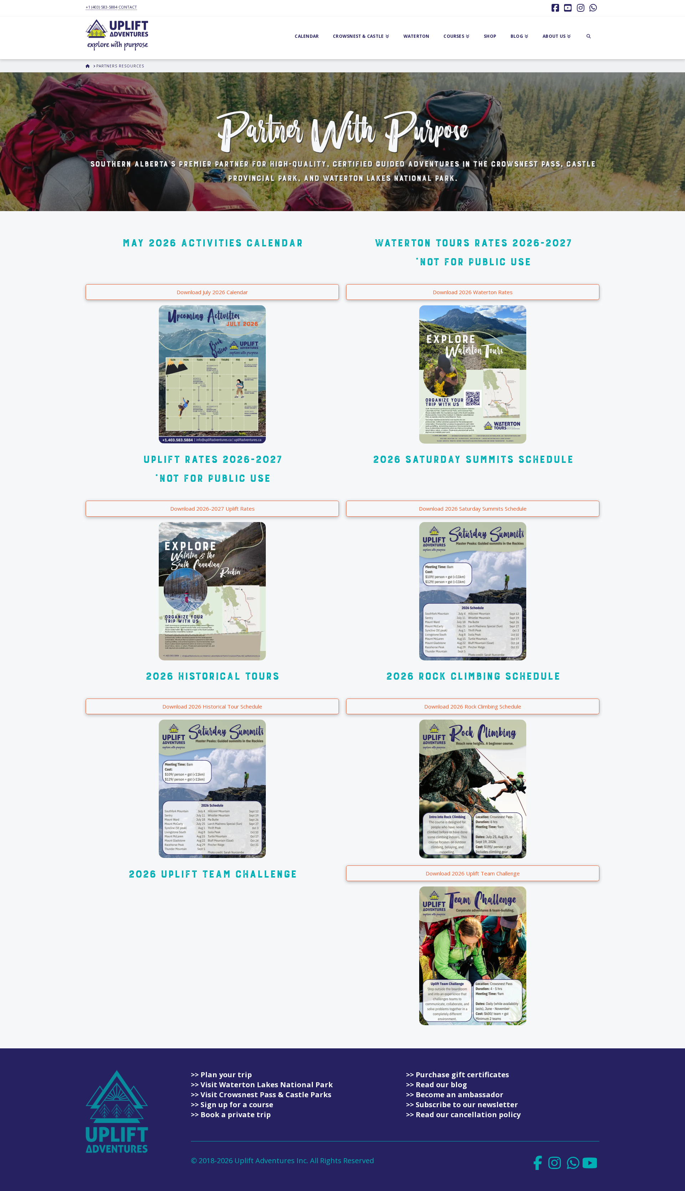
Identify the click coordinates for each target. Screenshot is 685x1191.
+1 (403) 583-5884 (101, 7)
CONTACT (127, 7)
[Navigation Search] (588, 37)
